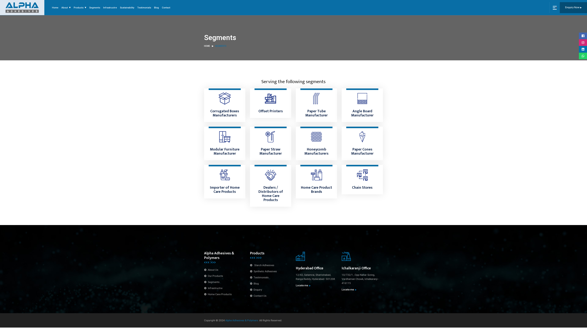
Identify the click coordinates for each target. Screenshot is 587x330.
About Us (213, 270)
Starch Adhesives (264, 265)
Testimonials (144, 7)
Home (55, 7)
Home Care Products (220, 294)
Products (78, 7)
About (64, 7)
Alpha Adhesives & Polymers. (242, 320)
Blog (156, 7)
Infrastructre (110, 7)
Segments (94, 7)
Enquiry (258, 290)
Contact (166, 7)
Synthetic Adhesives (265, 271)
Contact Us (260, 296)
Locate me (302, 285)
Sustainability (127, 7)
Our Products (215, 276)
